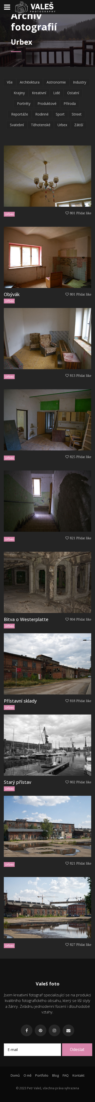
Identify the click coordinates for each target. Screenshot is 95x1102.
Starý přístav (17, 782)
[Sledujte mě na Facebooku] (26, 1030)
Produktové (46, 103)
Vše (10, 82)
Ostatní (73, 92)
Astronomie (56, 82)
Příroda (70, 103)
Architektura (30, 82)
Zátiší (78, 124)
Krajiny (19, 92)
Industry (79, 82)
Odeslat (77, 1049)
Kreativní (39, 92)
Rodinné (42, 114)
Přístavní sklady (20, 701)
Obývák (12, 294)
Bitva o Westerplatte (26, 619)
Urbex (62, 124)
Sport (60, 114)
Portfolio (41, 1075)
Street (77, 114)
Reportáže (19, 114)
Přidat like (83, 213)
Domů (15, 1075)
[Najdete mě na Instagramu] (54, 1030)
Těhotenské (40, 124)
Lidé (56, 92)
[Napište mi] (68, 1030)
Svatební (17, 124)
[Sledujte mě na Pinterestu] (40, 1030)
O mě (27, 1075)
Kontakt (78, 1075)
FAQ (66, 1075)
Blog (55, 1075)
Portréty (23, 103)
